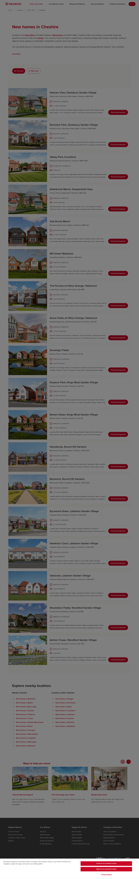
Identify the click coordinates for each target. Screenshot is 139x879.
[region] (69, 869)
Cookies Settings (106, 874)
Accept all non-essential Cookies (106, 863)
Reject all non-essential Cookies (106, 869)
